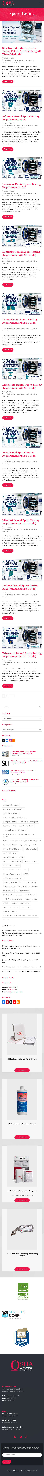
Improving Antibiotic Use (12, 882)
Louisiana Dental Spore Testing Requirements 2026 (23, 971)
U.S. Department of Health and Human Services (20, 916)
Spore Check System (10, 907)
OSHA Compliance (22, 891)
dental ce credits (30, 849)
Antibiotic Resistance (10, 813)
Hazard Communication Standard (15, 870)
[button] (41, 4)
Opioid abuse (8, 891)
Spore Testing (6, 128)
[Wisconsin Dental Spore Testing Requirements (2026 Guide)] (22, 637)
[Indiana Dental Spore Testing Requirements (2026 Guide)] (22, 570)
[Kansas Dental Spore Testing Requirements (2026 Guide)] (22, 304)
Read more (8, 81)
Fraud (17, 866)
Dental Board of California (12, 849)
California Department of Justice (15, 830)
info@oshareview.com (15, 992)
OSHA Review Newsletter (12, 899)
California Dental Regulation (23, 826)
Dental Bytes (9, 60)
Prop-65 (6, 903)
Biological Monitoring (11, 822)
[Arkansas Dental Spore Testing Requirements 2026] (22, 101)
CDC (5, 841)
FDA (10, 866)
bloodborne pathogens (29, 822)
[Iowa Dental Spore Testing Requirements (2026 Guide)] (22, 437)
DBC (34, 845)
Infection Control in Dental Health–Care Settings (20, 886)
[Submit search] (39, 707)
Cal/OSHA (6, 826)
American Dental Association (13, 809)
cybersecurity (25, 845)
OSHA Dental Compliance (29, 125)
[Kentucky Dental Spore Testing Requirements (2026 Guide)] (22, 236)
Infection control (30, 882)
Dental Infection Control (22, 60)
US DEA (6, 920)
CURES (14, 845)
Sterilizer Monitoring (14, 62)
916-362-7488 (12, 990)
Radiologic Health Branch (21, 903)
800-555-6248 (13, 987)
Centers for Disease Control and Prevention (25, 841)
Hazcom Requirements (11, 874)
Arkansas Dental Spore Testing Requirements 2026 (23, 967)
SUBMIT (7, 1462)
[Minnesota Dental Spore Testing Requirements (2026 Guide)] (22, 369)
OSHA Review (30, 895)
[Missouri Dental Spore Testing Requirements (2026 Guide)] (22, 504)
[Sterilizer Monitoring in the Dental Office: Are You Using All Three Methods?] (22, 32)
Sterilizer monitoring (10, 911)
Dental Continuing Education (13, 857)
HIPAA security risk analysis (13, 878)
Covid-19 (6, 845)
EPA (4, 866)
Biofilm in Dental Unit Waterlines (15, 817)
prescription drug (31, 899)
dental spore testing (31, 861)
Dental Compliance (10, 853)
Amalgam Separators (10, 805)
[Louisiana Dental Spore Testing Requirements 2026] (22, 168)
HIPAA (25, 874)
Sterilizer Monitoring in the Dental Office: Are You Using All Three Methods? (21, 51)
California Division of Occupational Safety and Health (19, 835)
